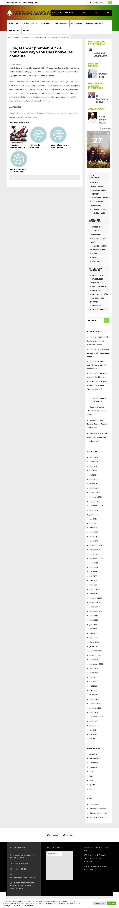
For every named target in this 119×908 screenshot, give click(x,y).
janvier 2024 (94, 593)
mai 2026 (93, 470)
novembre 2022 (95, 655)
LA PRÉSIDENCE (98, 275)
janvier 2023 (94, 646)
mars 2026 (93, 479)
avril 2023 (93, 633)
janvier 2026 (94, 488)
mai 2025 (93, 523)
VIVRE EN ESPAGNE (99, 209)
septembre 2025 (96, 505)
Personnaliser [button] (99, 903)
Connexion (93, 804)
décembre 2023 (95, 598)
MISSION (95, 194)
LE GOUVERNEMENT (99, 287)
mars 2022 (93, 690)
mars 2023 (93, 637)
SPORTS (95, 254)
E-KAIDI (14, 31)
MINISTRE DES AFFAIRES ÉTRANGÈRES (96, 86)
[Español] (106, 13)
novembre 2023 (95, 602)
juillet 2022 (93, 673)
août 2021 (93, 721)
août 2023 (93, 615)
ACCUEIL (15, 24)
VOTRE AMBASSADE (94, 176)
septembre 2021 (96, 717)
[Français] (94, 13)
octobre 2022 (95, 659)
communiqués (95, 758)
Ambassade (30, 24)
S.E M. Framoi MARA (102, 119)
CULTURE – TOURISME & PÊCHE (87, 24)
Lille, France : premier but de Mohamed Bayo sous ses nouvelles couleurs (45, 113)
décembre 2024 (95, 545)
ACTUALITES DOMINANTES (95, 221)
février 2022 (94, 695)
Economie (61, 24)
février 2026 (94, 483)
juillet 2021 (93, 725)
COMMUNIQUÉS (98, 213)
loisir (91, 776)
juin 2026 (93, 466)
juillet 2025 (93, 514)
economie (93, 767)
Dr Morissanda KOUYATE (102, 99)
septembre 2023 (96, 611)
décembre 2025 (95, 492)
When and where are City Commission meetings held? (98, 437)
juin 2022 (93, 677)
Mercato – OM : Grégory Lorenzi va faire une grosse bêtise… (98, 353)
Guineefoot (32, 117)
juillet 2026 (93, 461)
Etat (91, 771)
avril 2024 (93, 580)
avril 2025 (93, 527)
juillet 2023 (93, 620)
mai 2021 (93, 734)
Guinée (46, 24)
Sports (15, 37)
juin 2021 (93, 730)
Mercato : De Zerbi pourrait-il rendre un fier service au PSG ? (96, 365)
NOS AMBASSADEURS (100, 198)
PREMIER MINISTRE (93, 64)
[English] (82, 13)
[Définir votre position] (108, 132)
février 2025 (94, 536)
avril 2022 (93, 686)
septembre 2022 (96, 664)
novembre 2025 (95, 497)
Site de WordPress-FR (98, 817)
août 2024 (93, 563)
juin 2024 (93, 571)
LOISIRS (95, 257)
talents (92, 789)
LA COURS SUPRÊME (100, 294)
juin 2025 (93, 519)
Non (91, 780)
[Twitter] (90, 2)
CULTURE (96, 261)
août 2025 (93, 510)
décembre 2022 (95, 651)
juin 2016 (93, 739)
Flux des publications (97, 808)
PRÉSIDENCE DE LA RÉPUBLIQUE (96, 42)
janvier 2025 (94, 541)
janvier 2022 (94, 699)
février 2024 (94, 589)
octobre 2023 (95, 607)
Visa (27, 31)
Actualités (93, 754)
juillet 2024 (93, 567)
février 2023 (94, 642)
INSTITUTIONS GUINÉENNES (95, 269)
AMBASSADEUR (96, 108)
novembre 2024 (95, 549)
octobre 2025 (95, 501)
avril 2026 (93, 475)
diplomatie (93, 762)
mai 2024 (93, 576)
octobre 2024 (95, 554)
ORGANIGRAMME (99, 190)
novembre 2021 (95, 708)
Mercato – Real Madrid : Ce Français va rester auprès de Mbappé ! (97, 341)
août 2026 (93, 457)
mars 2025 (93, 532)
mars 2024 (93, 585)
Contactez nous (65, 12)
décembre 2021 (95, 703)
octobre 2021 (95, 712)
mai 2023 (93, 629)
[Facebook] (86, 2)
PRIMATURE (96, 290)
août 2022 (93, 668)
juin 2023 (93, 624)
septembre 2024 (96, 558)
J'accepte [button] (111, 903)
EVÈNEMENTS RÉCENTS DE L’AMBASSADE (96, 231)
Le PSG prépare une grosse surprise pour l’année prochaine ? (96, 385)
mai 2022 (93, 681)
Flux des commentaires (98, 813)
